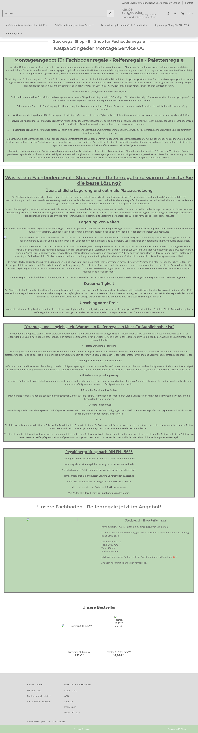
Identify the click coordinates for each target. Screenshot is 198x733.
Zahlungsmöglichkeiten (39, 696)
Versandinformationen (39, 701)
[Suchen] (110, 13)
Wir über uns (34, 690)
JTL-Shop (182, 729)
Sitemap (68, 701)
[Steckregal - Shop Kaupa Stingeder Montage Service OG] (139, 13)
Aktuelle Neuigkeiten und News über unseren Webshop (151, 2)
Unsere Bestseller (99, 607)
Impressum (70, 706)
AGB (66, 696)
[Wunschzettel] (175, 13)
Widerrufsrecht (72, 712)
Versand (62, 721)
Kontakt (189, 2)
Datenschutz (70, 690)
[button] (168, 13)
